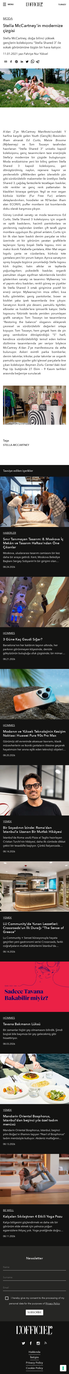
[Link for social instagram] (38, 1344)
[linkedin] (21, 62)
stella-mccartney (16, 445)
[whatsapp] (32, 62)
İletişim (34, 1357)
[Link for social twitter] (23, 1344)
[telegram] (38, 62)
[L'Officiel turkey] (34, 4)
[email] (5, 62)
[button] (62, 405)
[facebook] (11, 62)
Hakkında (34, 1352)
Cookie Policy (34, 1368)
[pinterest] (16, 62)
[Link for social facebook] (30, 1344)
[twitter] (27, 62)
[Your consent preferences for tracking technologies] (63, 1368)
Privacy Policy (53, 1303)
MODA (8, 18)
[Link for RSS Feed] (45, 1343)
